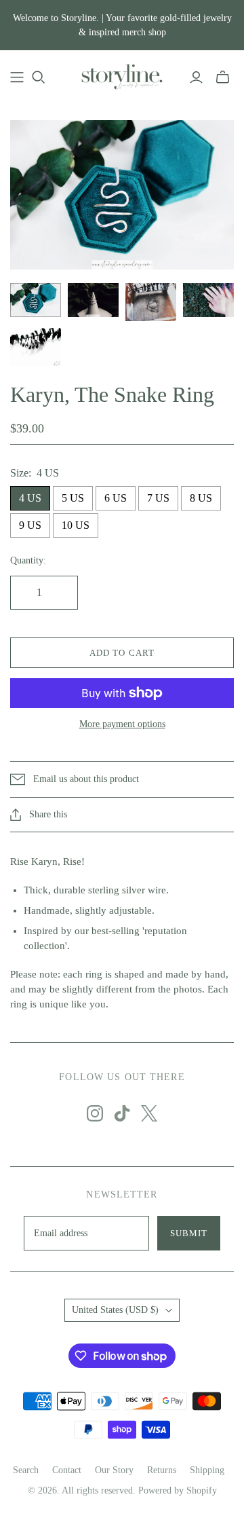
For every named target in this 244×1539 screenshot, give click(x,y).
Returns (161, 1470)
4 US (30, 498)
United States (115, 1310)
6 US (115, 498)
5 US (73, 498)
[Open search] (38, 77)
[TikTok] (122, 1113)
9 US (30, 525)
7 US (158, 498)
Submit (188, 1233)
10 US (75, 525)
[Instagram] (95, 1113)
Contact (66, 1470)
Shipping (207, 1470)
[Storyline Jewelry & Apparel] (122, 75)
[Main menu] (17, 77)
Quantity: (28, 560)
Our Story (114, 1470)
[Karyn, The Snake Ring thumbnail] (35, 300)
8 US (201, 498)
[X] (149, 1113)
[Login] (196, 77)
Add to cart (121, 653)
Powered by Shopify (177, 1490)
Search (26, 1470)
